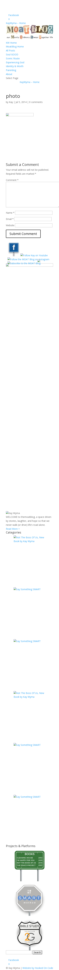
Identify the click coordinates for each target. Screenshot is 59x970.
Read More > (13, 528)
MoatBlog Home (15, 46)
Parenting (11, 70)
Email (10, 219)
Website (10, 225)
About (9, 74)
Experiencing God (15, 62)
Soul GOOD (12, 54)
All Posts (10, 50)
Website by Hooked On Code (37, 968)
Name (10, 212)
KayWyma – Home (16, 23)
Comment (12, 180)
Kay (11, 102)
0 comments (36, 102)
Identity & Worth (14, 66)
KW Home (11, 42)
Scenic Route (13, 58)
